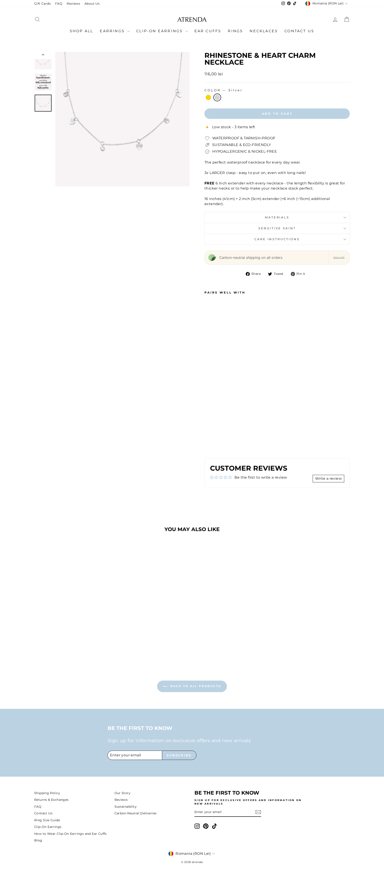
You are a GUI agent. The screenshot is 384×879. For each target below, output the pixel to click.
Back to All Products (195, 686)
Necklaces (264, 31)
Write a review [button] (328, 478)
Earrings (113, 31)
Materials (277, 217)
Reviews (73, 3)
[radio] (208, 97)
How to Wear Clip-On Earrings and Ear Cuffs (70, 833)
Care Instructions (277, 239)
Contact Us (299, 31)
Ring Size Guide (47, 820)
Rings (235, 31)
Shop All (81, 31)
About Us (92, 3)
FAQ (58, 3)
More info (338, 257)
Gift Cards (42, 3)
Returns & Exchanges (51, 799)
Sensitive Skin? (277, 228)
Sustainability (125, 806)
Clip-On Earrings (160, 31)
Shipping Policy (47, 793)
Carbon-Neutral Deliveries (135, 813)
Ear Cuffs (207, 31)
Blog (38, 840)
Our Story (122, 793)
